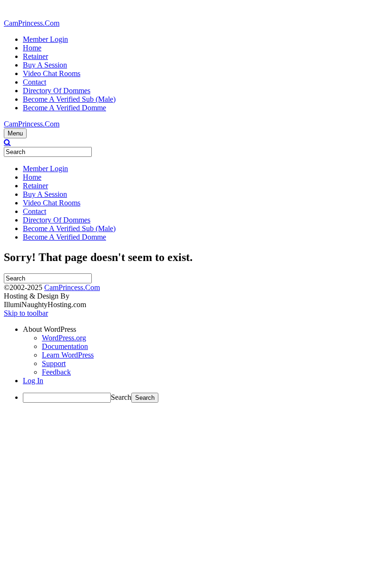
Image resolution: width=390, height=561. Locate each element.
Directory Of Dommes (56, 91)
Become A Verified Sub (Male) (69, 99)
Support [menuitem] (54, 363)
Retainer (35, 56)
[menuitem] (204, 329)
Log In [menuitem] (33, 381)
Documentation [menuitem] (65, 346)
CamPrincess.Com (72, 287)
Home (32, 48)
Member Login (45, 39)
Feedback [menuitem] (56, 372)
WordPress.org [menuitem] (64, 338)
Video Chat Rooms (51, 73)
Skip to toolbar (26, 313)
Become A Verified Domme (64, 108)
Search (121, 397)
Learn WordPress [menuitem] (68, 355)
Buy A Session (45, 65)
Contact (34, 82)
